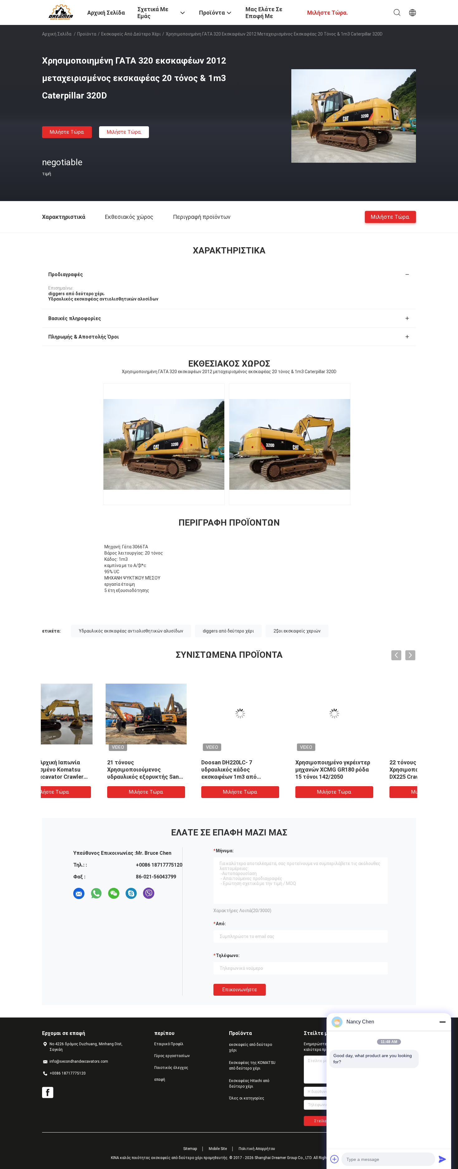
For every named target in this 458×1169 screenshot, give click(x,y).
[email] (78, 893)
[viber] (148, 893)
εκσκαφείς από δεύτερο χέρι (131, 33)
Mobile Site (218, 1149)
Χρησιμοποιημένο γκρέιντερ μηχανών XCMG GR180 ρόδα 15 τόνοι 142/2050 (180, 769)
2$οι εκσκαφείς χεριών (297, 630)
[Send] (442, 1159)
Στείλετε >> (325, 1121)
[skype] (131, 893)
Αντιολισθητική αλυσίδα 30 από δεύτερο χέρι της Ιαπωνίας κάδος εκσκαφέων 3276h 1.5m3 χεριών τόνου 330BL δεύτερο (368, 776)
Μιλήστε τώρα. (67, 132)
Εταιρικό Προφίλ (169, 1044)
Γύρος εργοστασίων (172, 1056)
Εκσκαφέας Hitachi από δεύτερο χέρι (249, 1084)
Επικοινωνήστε (239, 990)
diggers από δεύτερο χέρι (228, 630)
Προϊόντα (86, 33)
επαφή (159, 1079)
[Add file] (334, 1159)
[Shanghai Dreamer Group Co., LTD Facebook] (47, 1092)
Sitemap (190, 1149)
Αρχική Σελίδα (56, 33)
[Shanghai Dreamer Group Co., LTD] (61, 11)
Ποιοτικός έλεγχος (171, 1068)
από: (221, 923)
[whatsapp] (96, 893)
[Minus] (442, 1022)
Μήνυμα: (225, 850)
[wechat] (113, 893)
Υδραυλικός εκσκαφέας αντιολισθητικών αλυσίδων (131, 630)
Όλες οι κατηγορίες (246, 1098)
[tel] (166, 893)
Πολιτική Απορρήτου (257, 1149)
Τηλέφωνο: (228, 955)
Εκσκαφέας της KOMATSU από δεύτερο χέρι (252, 1065)
